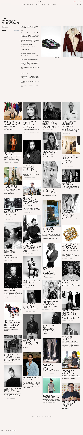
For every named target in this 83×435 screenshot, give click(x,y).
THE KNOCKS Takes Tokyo (11, 187)
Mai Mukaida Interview (11, 212)
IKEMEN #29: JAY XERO (70, 281)
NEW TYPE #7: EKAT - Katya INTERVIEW (69, 215)
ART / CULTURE (30, 4)
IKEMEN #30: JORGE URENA (49, 122)
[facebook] (77, 4)
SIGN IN (80, 1)
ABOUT (2, 430)
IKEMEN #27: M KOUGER (11, 355)
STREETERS (49, 4)
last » (51, 416)
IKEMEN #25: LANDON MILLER (51, 397)
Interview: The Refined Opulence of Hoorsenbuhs (70, 246)
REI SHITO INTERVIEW (9, 251)
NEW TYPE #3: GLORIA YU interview (30, 305)
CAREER (9, 430)
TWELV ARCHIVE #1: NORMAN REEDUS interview (31, 283)
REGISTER (75, 1)
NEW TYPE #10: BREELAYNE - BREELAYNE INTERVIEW (49, 153)
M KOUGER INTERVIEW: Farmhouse (48, 229)
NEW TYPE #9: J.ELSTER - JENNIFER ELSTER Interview (12, 155)
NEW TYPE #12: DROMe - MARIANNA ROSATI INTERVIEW (30, 124)
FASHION (23, 4)
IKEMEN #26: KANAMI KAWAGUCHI (68, 372)
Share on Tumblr (16, 30)
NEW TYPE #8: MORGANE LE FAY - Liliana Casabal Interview (71, 158)
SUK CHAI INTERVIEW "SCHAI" (67, 338)
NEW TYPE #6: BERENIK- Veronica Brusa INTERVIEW (32, 246)
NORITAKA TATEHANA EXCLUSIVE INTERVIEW (48, 366)
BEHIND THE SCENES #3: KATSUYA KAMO (31, 341)
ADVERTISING (14, 430)
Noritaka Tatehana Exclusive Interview (29, 167)
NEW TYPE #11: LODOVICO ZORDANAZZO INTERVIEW (69, 123)
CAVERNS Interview (67, 184)
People (3, 26)
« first (32, 416)
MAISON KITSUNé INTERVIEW (32, 378)
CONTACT (6, 430)
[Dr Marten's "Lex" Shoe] (51, 56)
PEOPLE (43, 4)
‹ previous (36, 416)
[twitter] (80, 4)
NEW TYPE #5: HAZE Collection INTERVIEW (49, 270)
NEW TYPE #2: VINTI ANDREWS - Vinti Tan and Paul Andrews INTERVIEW (12, 324)
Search (3, 4)
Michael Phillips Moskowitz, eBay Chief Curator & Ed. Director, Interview (31, 200)
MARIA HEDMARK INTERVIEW (13, 389)
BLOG (54, 4)
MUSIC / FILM (37, 4)
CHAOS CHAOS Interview (49, 190)
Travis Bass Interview (10, 289)
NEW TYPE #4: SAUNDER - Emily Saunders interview (51, 302)
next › (48, 416)
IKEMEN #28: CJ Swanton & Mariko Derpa (70, 312)
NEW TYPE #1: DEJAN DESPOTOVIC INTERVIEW (49, 327)
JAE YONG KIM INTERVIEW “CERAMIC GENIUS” (69, 404)
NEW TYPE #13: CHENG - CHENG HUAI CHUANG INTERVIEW (12, 123)
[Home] (41, 1)
